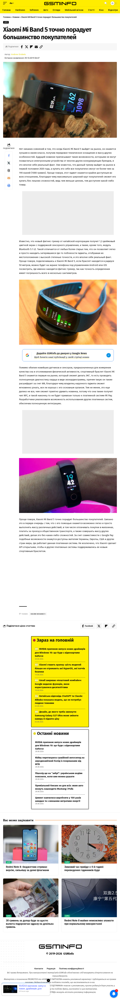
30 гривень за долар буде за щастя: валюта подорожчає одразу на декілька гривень (30, 924)
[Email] (36, 46)
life (6, 22)
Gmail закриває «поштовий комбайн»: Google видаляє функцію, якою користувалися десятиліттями (58, 684)
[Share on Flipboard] (31, 46)
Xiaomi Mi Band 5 (38, 614)
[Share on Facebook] (22, 46)
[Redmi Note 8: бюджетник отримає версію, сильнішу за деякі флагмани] (30, 844)
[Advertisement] (68, 213)
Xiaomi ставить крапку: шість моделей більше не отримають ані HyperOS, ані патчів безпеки (60, 668)
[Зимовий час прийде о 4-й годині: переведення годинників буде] (89, 844)
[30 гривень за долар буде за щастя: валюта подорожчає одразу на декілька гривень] (30, 898)
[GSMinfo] (60, 3)
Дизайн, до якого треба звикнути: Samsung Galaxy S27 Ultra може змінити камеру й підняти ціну (56, 715)
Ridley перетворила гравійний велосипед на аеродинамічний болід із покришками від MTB (59, 761)
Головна (7, 17)
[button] (5, 3)
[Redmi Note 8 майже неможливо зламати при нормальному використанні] (89, 898)
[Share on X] (26, 46)
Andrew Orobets (18, 54)
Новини (15, 17)
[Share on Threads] (8, 170)
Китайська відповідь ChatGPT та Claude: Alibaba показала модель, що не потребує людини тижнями (59, 699)
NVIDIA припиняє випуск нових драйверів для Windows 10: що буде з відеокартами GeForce (60, 652)
